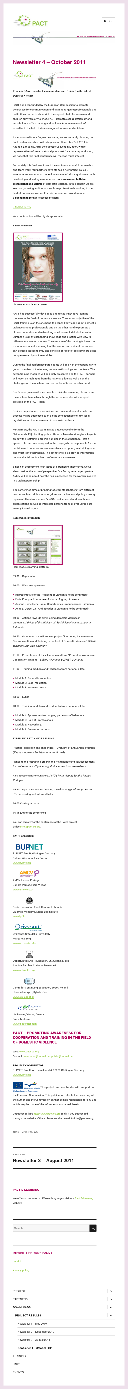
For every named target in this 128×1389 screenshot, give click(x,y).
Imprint (17, 1261)
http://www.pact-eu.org (47, 1113)
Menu (108, 21)
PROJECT (19, 1291)
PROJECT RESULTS (28, 1315)
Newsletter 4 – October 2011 (35, 1348)
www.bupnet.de (22, 862)
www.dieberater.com (25, 1023)
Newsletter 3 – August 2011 (34, 1340)
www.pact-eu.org (29, 1051)
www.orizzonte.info (24, 943)
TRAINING (19, 1356)
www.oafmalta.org (24, 970)
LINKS (16, 1364)
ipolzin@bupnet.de (61, 1056)
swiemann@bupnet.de (36, 1056)
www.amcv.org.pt (23, 889)
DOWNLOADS (22, 1307)
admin (16, 1131)
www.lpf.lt (19, 916)
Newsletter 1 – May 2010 (32, 1323)
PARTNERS (20, 1299)
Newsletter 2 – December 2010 (36, 1332)
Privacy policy (21, 1270)
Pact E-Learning (84, 1198)
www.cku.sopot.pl (23, 996)
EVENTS (18, 1372)
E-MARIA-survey (22, 207)
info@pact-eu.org (30, 826)
